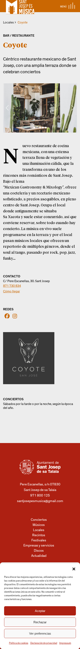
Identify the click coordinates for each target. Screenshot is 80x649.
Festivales (38, 540)
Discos (39, 550)
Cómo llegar (11, 291)
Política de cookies (18, 643)
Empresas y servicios (38, 545)
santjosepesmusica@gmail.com (40, 501)
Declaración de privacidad (43, 643)
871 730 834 (12, 285)
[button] (74, 569)
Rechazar (40, 622)
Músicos (39, 525)
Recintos (38, 535)
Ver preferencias (40, 633)
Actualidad (38, 555)
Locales (8, 22)
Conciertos (39, 519)
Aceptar (40, 611)
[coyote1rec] (40, 108)
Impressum (65, 643)
